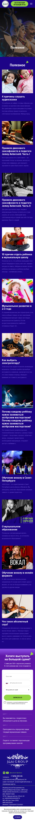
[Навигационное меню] (31, 3)
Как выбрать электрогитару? (11, 362)
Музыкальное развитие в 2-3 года (17, 307)
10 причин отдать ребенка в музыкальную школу (17, 256)
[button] (19, 4)
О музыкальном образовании (11, 528)
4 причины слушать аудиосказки (13, 98)
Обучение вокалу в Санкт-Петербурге (17, 479)
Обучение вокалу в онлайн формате (17, 574)
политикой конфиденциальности (20, 702)
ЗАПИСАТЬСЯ (17, 698)
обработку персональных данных (18, 703)
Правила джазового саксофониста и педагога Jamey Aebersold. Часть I (16, 151)
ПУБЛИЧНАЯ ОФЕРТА (9, 784)
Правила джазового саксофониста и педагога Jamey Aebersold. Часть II (16, 202)
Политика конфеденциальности (14, 780)
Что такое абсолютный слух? (15, 623)
